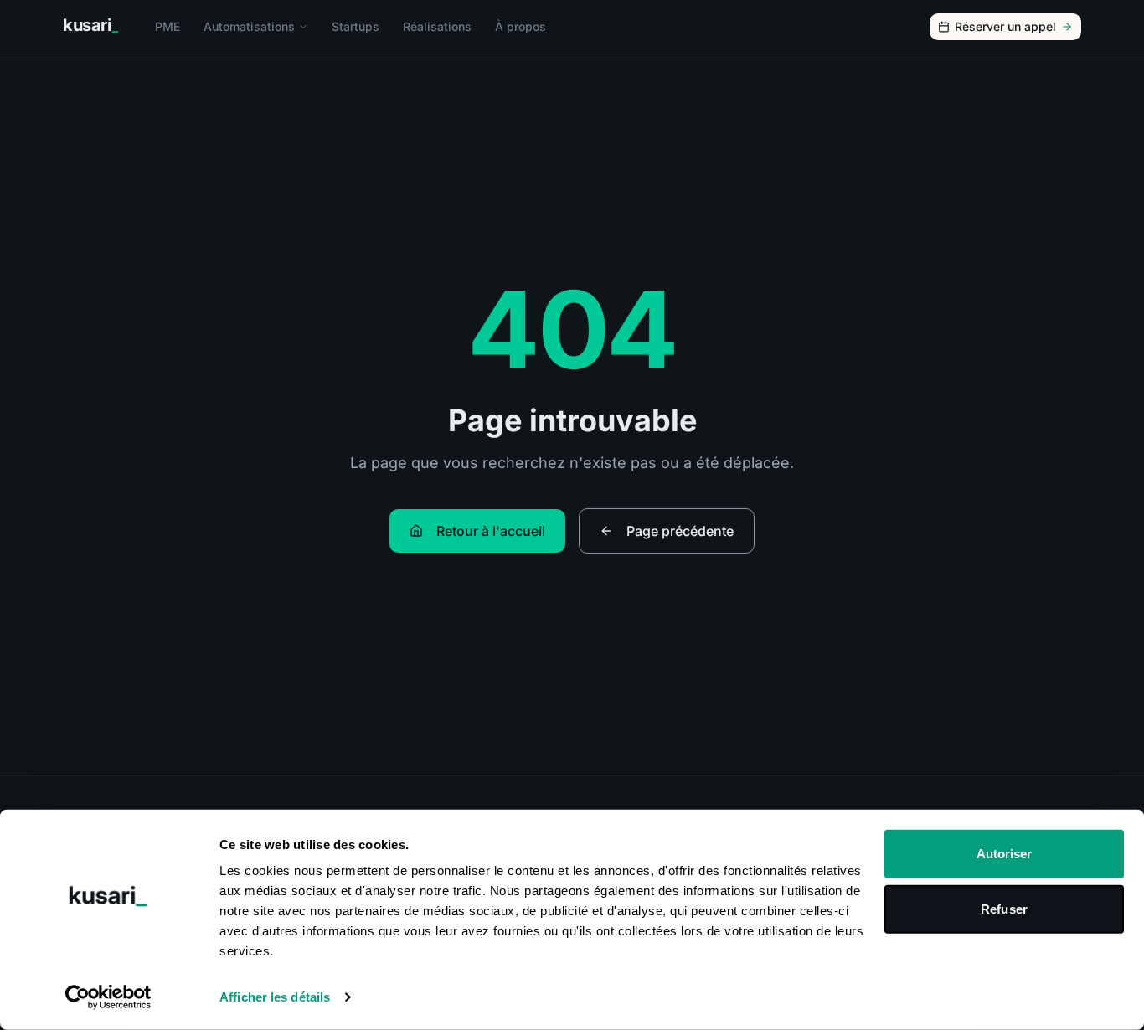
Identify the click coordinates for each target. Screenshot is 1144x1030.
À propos (520, 26)
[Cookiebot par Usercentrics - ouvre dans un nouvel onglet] (108, 997)
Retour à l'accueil (490, 531)
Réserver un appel (1005, 26)
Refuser (1004, 908)
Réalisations (437, 26)
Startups (355, 26)
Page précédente (680, 531)
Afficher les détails (274, 997)
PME (167, 26)
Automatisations (249, 26)
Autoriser (1005, 854)
